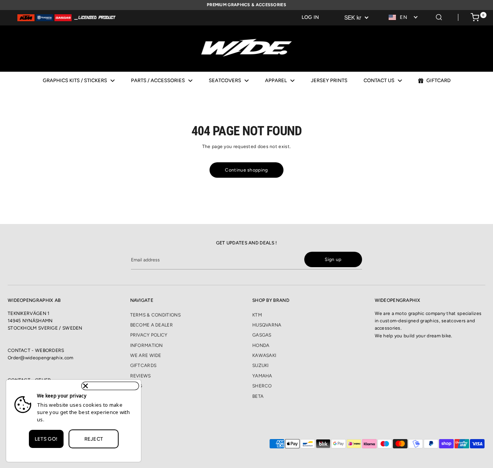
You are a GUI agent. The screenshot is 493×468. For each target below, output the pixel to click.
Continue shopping (246, 170)
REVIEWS (140, 376)
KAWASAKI (264, 355)
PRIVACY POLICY (149, 335)
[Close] (110, 386)
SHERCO (262, 386)
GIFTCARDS (143, 365)
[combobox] (404, 17)
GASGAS (262, 335)
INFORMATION (146, 345)
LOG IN (310, 17)
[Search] (439, 16)
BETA (257, 396)
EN (403, 17)
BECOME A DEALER (151, 325)
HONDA (261, 345)
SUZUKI (260, 365)
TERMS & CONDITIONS (155, 315)
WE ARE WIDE (145, 355)
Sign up (333, 259)
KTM (257, 315)
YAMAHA (262, 376)
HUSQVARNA (267, 325)
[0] (475, 18)
